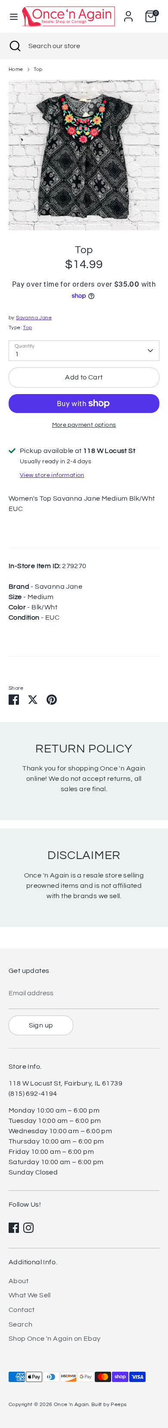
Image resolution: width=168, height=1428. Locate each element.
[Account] (128, 12)
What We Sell (30, 1295)
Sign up (41, 1025)
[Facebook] (14, 1228)
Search (20, 1324)
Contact (22, 1309)
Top (38, 69)
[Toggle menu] (10, 16)
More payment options (84, 425)
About (18, 1281)
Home (16, 69)
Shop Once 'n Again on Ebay (54, 1338)
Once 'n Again (71, 1404)
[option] (84, 155)
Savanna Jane (34, 318)
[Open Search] (14, 46)
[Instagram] (28, 1228)
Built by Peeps (109, 1404)
